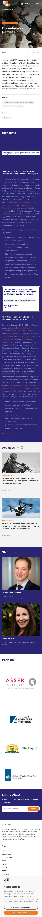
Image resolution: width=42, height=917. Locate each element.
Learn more (6, 433)
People (4, 861)
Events (4, 864)
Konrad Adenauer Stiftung (15, 334)
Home (4, 851)
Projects (5, 871)
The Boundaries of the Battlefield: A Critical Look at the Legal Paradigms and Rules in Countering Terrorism (20, 388)
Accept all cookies (21, 913)
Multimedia (6, 854)
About (4, 867)
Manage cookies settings (21, 907)
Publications (7, 857)
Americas (7, 118)
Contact (5, 874)
